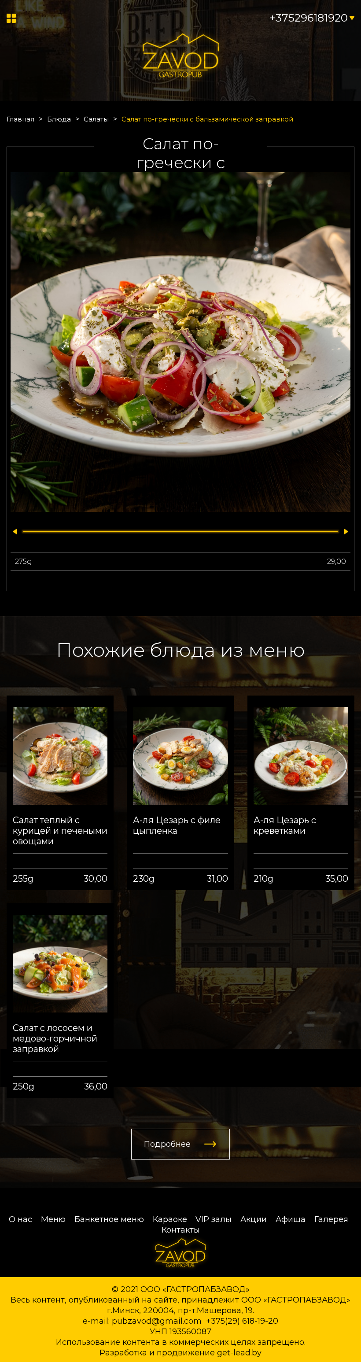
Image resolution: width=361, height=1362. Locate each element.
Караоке (170, 1219)
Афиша (291, 1219)
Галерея (331, 1219)
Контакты (181, 1230)
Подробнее (167, 1144)
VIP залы (213, 1219)
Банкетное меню (109, 1219)
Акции (253, 1219)
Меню (53, 1219)
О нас (20, 1219)
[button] (13, 531)
